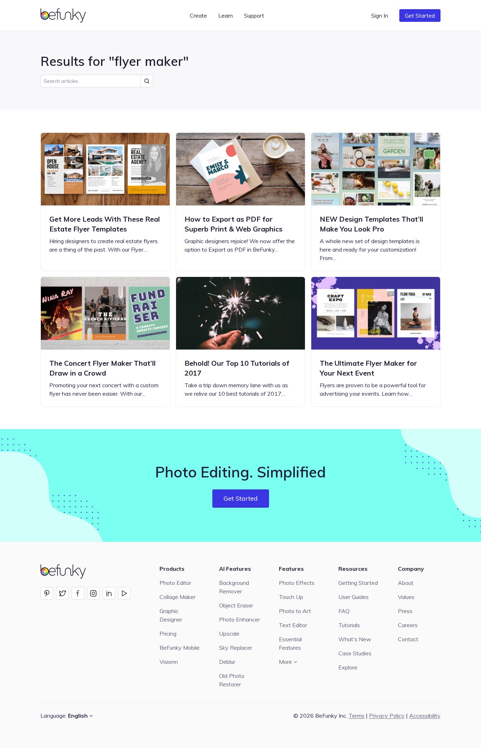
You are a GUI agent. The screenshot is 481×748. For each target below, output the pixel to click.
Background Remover (234, 587)
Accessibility (425, 715)
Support (254, 15)
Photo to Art (295, 610)
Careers (408, 625)
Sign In (379, 15)
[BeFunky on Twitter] (62, 593)
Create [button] (198, 15)
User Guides (353, 596)
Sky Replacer (235, 647)
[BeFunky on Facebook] (77, 593)
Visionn (169, 661)
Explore (347, 667)
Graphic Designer (171, 615)
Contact (408, 639)
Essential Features (290, 643)
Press (405, 610)
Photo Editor (175, 582)
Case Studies (354, 653)
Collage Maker (177, 596)
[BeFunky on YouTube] (124, 593)
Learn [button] (225, 15)
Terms (356, 715)
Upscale (229, 633)
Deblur (227, 661)
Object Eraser (236, 605)
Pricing (168, 633)
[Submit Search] (146, 81)
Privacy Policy (387, 715)
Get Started (420, 15)
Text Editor (293, 625)
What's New (354, 639)
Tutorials (349, 625)
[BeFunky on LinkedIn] (108, 593)
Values (406, 596)
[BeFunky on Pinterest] (46, 593)
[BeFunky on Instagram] (93, 593)
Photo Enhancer (239, 619)
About (405, 582)
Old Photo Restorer (231, 680)
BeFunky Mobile (180, 647)
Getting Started (358, 582)
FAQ (344, 610)
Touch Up (291, 596)
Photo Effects (296, 582)
